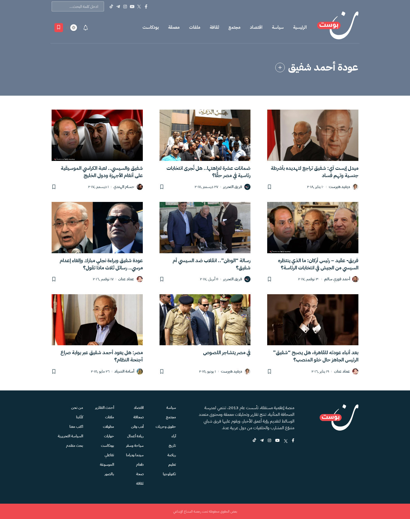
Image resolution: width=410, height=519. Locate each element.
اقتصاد (256, 27)
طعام (140, 464)
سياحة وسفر (135, 445)
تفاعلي (109, 455)
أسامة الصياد (124, 371)
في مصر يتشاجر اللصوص (226, 352)
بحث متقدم (74, 445)
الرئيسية (300, 27)
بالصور (109, 474)
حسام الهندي (124, 187)
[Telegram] (118, 6)
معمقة (174, 27)
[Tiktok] (111, 6)
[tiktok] (254, 441)
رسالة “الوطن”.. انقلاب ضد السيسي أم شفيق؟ (211, 264)
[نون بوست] (337, 27)
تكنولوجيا (169, 474)
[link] (280, 67)
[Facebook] (146, 6)
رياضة (171, 455)
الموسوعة (107, 464)
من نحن (77, 407)
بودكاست (151, 27)
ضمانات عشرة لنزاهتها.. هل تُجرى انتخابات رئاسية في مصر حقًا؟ (208, 171)
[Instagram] (125, 6)
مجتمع (234, 27)
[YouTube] (132, 6)
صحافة (138, 417)
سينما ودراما (135, 455)
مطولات (108, 426)
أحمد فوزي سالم (337, 279)
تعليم (172, 464)
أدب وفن (137, 426)
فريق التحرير (232, 187)
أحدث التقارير (104, 407)
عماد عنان (126, 279)
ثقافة (214, 27)
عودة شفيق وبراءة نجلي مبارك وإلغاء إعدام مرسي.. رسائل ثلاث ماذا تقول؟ (101, 264)
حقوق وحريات (166, 426)
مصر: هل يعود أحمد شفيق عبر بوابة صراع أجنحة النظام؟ (102, 356)
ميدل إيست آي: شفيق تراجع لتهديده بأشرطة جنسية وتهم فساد (314, 171)
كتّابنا (79, 417)
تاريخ (172, 445)
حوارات (109, 436)
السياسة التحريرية (70, 436)
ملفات (194, 27)
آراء (174, 436)
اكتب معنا (76, 426)
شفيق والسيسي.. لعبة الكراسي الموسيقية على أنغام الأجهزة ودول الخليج (102, 171)
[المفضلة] (59, 27)
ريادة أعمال (135, 436)
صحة (140, 474)
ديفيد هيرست (339, 187)
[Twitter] (139, 6)
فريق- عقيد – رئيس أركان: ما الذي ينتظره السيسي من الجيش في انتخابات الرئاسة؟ (318, 264)
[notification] (85, 27)
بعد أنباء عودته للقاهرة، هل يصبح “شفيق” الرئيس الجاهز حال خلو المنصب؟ (315, 356)
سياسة (278, 27)
